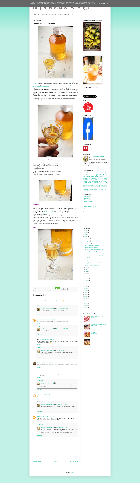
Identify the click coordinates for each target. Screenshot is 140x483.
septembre (88, 243)
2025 (85, 232)
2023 (85, 236)
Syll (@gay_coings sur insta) (47, 308)
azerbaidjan (91, 189)
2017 (85, 292)
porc (102, 176)
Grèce (102, 182)
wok (99, 184)
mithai (84, 188)
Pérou (87, 188)
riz (90, 178)
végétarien (88, 175)
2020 (85, 286)
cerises (84, 185)
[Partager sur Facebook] (67, 289)
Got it (108, 3)
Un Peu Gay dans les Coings (88, 117)
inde (92, 173)
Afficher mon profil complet (89, 167)
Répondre (39, 303)
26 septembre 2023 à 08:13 (48, 299)
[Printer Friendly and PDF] (57, 288)
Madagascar (96, 189)
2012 (85, 302)
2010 (85, 305)
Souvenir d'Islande (103, 186)
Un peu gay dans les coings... (62, 7)
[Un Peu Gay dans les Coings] (88, 139)
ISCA (38, 394)
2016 (85, 294)
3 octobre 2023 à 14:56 (51, 362)
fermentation (95, 181)
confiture (105, 181)
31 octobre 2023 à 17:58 (47, 372)
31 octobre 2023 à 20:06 (61, 383)
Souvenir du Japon (103, 189)
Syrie (84, 190)
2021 (85, 285)
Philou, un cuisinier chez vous (90, 206)
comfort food (89, 185)
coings (34, 83)
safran (97, 185)
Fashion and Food (88, 201)
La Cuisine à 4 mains (88, 203)
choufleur (87, 190)
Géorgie (85, 186)
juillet (87, 269)
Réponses (40, 305)
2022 (85, 283)
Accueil (55, 461)
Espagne (105, 185)
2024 (85, 234)
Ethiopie (91, 188)
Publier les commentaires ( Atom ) (46, 464)
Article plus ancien (74, 461)
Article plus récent (37, 461)
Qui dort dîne (87, 208)
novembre (88, 240)
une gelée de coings (48, 211)
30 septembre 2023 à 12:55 (48, 339)
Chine (97, 176)
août (87, 267)
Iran (92, 179)
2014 (85, 298)
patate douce (90, 186)
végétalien (87, 176)
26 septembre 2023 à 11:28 (49, 319)
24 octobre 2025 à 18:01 (49, 416)
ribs (90, 190)
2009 (85, 307)
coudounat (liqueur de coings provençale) (64, 82)
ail (94, 175)
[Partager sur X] (65, 289)
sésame (85, 182)
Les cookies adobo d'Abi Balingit (92, 245)
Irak (92, 190)
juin (86, 271)
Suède (101, 188)
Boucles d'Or (87, 198)
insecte (97, 190)
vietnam (105, 184)
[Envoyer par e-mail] (62, 289)
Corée (100, 178)
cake (101, 184)
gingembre (86, 179)
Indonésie (85, 184)
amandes (104, 178)
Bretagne (97, 182)
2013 (85, 300)
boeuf (101, 181)
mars (87, 277)
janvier (87, 280)
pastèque (105, 188)
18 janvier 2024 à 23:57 (44, 394)
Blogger (72, 472)
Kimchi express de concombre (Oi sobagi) (94, 249)
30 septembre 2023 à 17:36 (62, 328)
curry (93, 176)
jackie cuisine (40, 319)
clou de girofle (40, 290)
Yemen (94, 190)
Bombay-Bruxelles (41, 362)
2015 (85, 296)
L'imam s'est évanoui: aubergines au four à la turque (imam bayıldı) (99, 340)
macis (55, 290)
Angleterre (86, 181)
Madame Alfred (40, 416)
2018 (85, 290)
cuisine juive (96, 186)
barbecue (98, 179)
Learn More (102, 3)
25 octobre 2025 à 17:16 (61, 427)
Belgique (91, 182)
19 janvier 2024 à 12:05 (61, 404)
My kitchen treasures (88, 204)
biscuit (105, 176)
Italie (106, 182)
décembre (88, 238)
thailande (101, 185)
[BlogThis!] (64, 289)
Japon (105, 175)
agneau (95, 178)
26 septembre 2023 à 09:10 (62, 308)
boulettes (91, 184)
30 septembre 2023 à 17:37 (62, 350)
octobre (87, 241)
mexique (86, 178)
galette (96, 184)
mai (86, 273)
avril (87, 275)
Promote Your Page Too (87, 141)
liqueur (51, 290)
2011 (85, 303)
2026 (85, 230)
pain (90, 181)
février (87, 278)
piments (86, 173)
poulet (99, 175)
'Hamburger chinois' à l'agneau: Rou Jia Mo (95, 251)
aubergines (104, 179)
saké (98, 188)
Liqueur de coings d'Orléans (91, 247)
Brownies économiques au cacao (92, 265)
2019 (85, 288)
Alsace (94, 185)
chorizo (95, 188)
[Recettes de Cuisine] (88, 112)
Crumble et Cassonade (89, 199)
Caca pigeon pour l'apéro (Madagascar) (96, 332)
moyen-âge (86, 189)
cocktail (44, 290)
